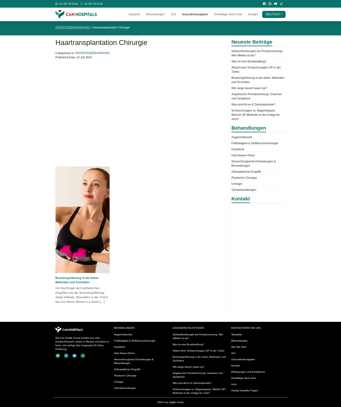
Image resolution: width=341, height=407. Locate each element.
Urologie (236, 183)
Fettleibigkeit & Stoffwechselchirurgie (254, 143)
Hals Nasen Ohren (243, 155)
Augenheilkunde (241, 137)
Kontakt (253, 14)
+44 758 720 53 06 (68, 3)
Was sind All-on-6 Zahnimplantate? (253, 104)
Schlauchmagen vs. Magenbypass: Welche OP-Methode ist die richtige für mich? (255, 115)
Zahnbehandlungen (243, 189)
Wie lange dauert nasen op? (249, 88)
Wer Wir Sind (238, 346)
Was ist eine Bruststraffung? (248, 61)
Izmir (234, 384)
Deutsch (273, 14)
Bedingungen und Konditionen (248, 371)
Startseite (134, 14)
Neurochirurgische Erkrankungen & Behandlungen (133, 361)
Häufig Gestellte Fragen (244, 390)
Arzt (173, 14)
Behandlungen (155, 14)
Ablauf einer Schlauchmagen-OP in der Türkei (198, 350)
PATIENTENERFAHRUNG (72, 27)
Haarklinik (237, 149)
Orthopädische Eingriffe (246, 171)
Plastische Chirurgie (244, 177)
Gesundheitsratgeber (195, 14)
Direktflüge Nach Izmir (228, 14)
